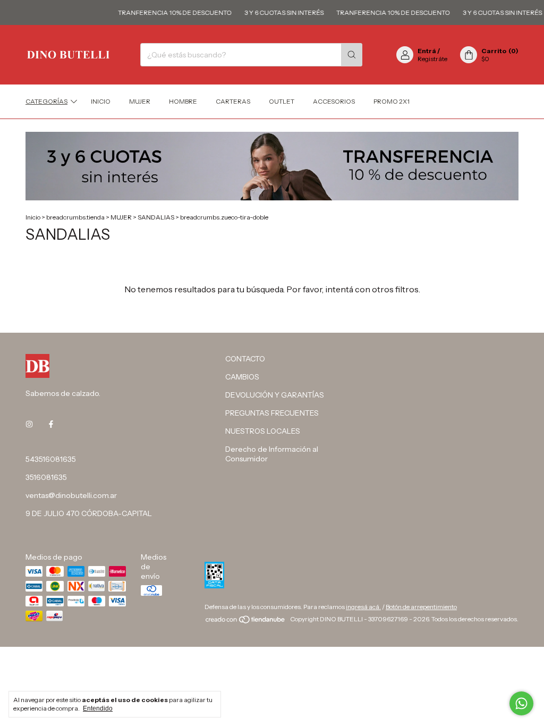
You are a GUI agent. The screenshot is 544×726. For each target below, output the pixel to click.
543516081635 (51, 459)
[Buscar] (351, 54)
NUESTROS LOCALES (262, 431)
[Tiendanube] (246, 622)
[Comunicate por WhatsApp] (521, 703)
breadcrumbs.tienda (75, 217)
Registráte (432, 59)
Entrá (427, 51)
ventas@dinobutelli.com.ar (71, 495)
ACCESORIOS (334, 101)
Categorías (46, 101)
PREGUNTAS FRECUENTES (272, 413)
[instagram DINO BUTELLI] (29, 424)
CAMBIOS (242, 377)
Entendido (98, 708)
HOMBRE (183, 101)
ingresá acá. (363, 607)
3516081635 (46, 477)
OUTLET (281, 101)
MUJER (139, 101)
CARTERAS (233, 101)
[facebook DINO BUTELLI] (51, 424)
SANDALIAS (156, 217)
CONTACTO (245, 359)
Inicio (100, 101)
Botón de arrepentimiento (421, 607)
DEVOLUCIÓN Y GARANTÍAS (274, 395)
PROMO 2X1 (391, 101)
